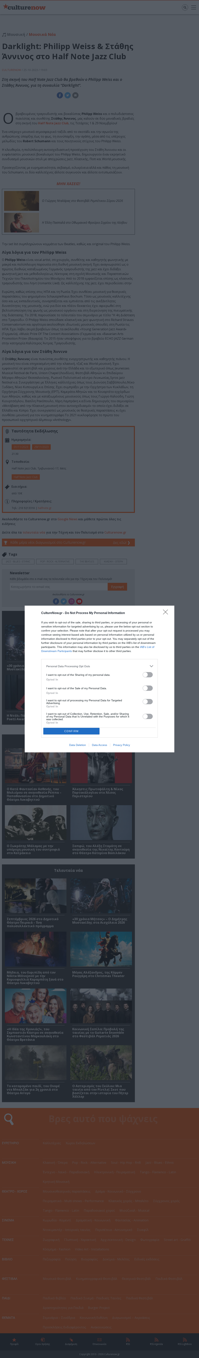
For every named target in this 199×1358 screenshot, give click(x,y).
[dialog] (99, 679)
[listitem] (99, 666)
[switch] (148, 674)
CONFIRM (71, 731)
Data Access (99, 745)
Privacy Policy (121, 745)
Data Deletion (77, 745)
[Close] (166, 613)
